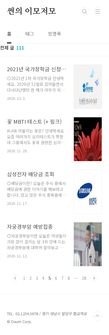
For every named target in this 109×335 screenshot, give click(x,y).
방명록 (54, 33)
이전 (15, 278)
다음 (93, 278)
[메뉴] (97, 11)
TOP (97, 316)
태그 (29, 33)
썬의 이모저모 (31, 12)
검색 (84, 11)
